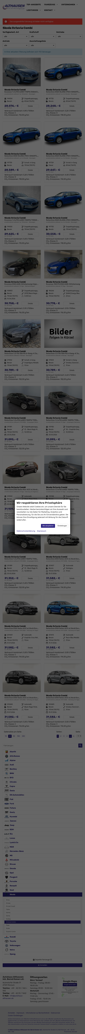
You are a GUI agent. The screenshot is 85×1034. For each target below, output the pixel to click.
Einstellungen (62, 526)
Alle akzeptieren (48, 526)
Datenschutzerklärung (26, 531)
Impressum (41, 531)
